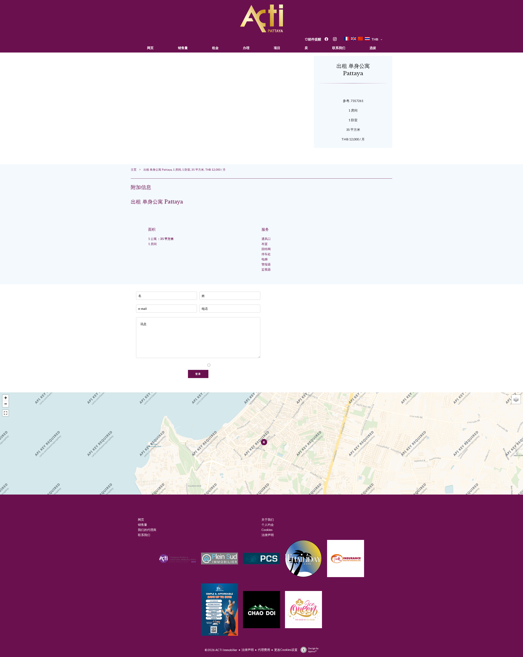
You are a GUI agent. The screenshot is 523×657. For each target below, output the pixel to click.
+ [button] (5, 397)
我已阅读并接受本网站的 (235, 365)
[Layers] (516, 399)
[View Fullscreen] (5, 413)
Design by (313, 650)
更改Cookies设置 (285, 649)
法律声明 (247, 649)
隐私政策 (252, 365)
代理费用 (264, 649)
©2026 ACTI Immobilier (221, 650)
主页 (133, 169)
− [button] (5, 403)
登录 (198, 374)
